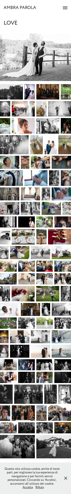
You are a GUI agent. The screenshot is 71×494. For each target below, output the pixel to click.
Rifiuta (39, 487)
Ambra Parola (20, 8)
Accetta (28, 487)
